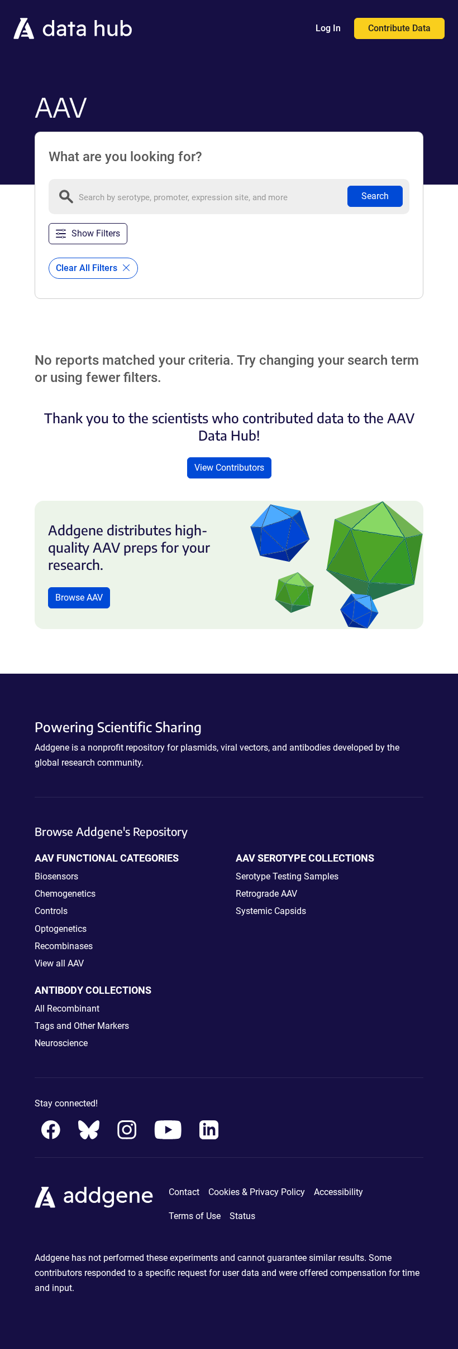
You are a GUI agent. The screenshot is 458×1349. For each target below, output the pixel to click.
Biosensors (56, 876)
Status (242, 1216)
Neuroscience (61, 1043)
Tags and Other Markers (82, 1026)
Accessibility (338, 1192)
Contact (184, 1192)
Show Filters (95, 233)
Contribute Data (399, 28)
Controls (51, 911)
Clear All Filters (88, 268)
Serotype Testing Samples (287, 876)
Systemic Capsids (271, 911)
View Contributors (229, 467)
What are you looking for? (125, 156)
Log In (328, 28)
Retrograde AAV (266, 893)
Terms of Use (195, 1216)
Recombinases (64, 946)
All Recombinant (67, 1008)
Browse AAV (79, 597)
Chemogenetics (65, 893)
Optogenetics (61, 928)
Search (375, 196)
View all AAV (59, 963)
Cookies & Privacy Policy (256, 1192)
